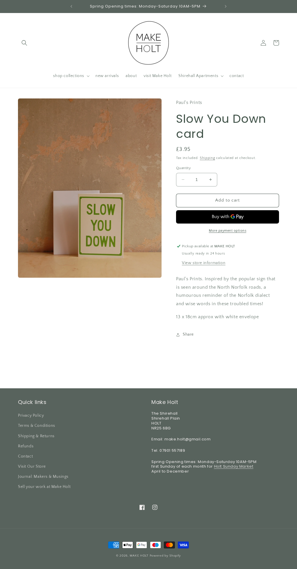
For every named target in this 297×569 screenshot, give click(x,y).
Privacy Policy (31, 415)
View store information (203, 263)
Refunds (25, 446)
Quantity (183, 168)
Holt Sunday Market (233, 466)
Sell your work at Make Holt (44, 486)
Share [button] (188, 334)
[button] (24, 42)
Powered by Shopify (165, 555)
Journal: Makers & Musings (43, 476)
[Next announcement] (225, 6)
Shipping (207, 158)
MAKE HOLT (139, 555)
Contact (25, 456)
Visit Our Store (32, 466)
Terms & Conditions (36, 425)
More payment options (227, 231)
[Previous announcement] (71, 6)
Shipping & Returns (36, 436)
